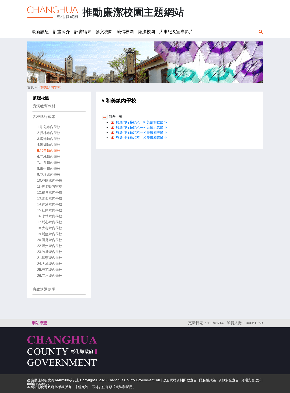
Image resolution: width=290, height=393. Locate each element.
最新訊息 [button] (40, 31)
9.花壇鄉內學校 (48, 174)
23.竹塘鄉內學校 (49, 252)
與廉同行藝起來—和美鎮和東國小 (141, 137)
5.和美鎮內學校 (49, 87)
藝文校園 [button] (104, 31)
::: (28, 31)
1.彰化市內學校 (48, 127)
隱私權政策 (207, 380)
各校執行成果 (43, 117)
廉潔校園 (40, 98)
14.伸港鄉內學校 (49, 204)
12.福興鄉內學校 (49, 192)
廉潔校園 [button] (146, 31)
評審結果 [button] (82, 31)
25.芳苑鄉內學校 (49, 269)
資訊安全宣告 (228, 380)
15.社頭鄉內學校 (49, 210)
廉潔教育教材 (43, 106)
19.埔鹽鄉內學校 (49, 234)
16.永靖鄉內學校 (49, 216)
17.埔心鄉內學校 (49, 222)
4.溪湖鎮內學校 (48, 145)
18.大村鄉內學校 (49, 228)
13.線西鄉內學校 (49, 198)
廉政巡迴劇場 (43, 289)
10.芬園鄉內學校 (49, 180)
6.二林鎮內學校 (48, 156)
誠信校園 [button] (125, 31)
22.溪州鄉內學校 (49, 246)
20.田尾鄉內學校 (49, 240)
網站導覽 (39, 323)
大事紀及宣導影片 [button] (176, 31)
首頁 (30, 87)
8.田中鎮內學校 (48, 168)
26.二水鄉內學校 (49, 275)
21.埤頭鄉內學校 (49, 258)
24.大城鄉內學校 (49, 264)
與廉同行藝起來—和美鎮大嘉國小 (141, 127)
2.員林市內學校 (48, 133)
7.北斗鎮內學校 (48, 162)
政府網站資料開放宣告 (180, 380)
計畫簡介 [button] (61, 31)
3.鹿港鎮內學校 (48, 139)
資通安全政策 (251, 380)
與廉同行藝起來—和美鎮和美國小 (141, 132)
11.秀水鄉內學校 (49, 186)
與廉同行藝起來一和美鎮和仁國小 (141, 122)
